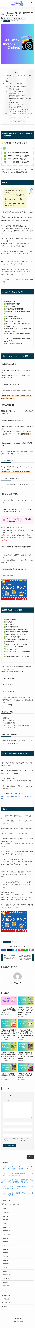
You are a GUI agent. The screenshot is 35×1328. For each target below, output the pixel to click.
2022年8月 (6, 1286)
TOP (15, 1318)
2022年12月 (6, 1271)
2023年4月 (6, 1256)
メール (5, 1127)
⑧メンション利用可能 (15, 107)
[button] (3, 950)
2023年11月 (6, 1231)
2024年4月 (6, 1212)
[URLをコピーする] (31, 950)
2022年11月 (6, 1275)
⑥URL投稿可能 (13, 102)
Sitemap (19, 1318)
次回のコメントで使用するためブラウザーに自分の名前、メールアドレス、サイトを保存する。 (18, 1139)
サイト (5, 1133)
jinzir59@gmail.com (17, 983)
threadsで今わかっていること (15, 84)
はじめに (8, 81)
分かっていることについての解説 (16, 86)
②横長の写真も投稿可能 (16, 91)
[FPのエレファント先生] (17, 3)
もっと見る (17, 121)
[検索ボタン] (31, 3)
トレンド (16, 942)
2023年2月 (6, 1264)
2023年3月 (6, 1260)
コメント (6, 1100)
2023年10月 (6, 1234)
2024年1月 (6, 1223)
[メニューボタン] (3, 3)
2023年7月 (6, 1245)
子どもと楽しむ (6, 20)
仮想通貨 (6, 1299)
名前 (5, 1121)
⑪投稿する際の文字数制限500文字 (19, 118)
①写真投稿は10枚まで (15, 89)
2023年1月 (6, 1267)
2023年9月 (6, 1238)
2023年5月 (6, 1253)
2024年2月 (6, 1220)
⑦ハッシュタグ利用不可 (16, 104)
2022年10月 (6, 1278)
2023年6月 (6, 1249)
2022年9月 (6, 1282)
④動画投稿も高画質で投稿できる (18, 96)
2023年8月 (6, 1242)
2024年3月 (6, 1216)
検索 (30, 1157)
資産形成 (6, 1306)
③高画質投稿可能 (14, 93)
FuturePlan (7, 1295)
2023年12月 (6, 1227)
